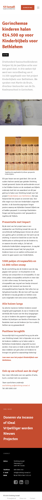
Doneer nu (27, 8)
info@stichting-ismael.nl (22, 473)
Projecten (10, 439)
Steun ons (23, 498)
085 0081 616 (18, 470)
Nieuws (9, 433)
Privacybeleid (11, 498)
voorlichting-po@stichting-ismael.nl (16, 385)
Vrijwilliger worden (18, 428)
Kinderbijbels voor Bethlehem (19, 196)
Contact (32, 498)
